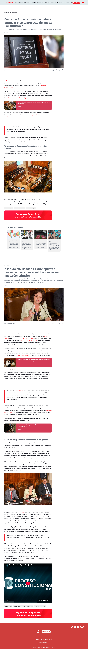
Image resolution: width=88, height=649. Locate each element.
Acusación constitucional (40, 606)
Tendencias (53, 2)
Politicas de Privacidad (44, 644)
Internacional (40, 2)
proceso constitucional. (28, 338)
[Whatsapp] (53, 70)
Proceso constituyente (31, 208)
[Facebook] (56, 70)
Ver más (19, 106)
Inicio (5, 12)
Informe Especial (19, 2)
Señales (76, 2)
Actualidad (33, 2)
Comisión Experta (9, 208)
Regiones (47, 2)
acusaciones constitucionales (29, 340)
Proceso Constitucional (19, 208)
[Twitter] (59, 70)
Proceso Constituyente (12, 12)
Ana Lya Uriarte (21, 512)
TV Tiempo (26, 2)
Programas (66, 2)
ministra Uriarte (18, 391)
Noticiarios (59, 2)
